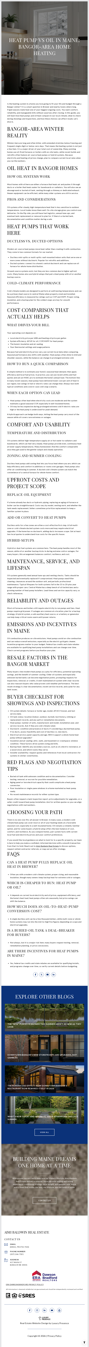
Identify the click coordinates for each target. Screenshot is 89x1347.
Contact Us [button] (44, 1200)
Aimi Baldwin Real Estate (47, 846)
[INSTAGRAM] (37, 1310)
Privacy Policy (54, 1336)
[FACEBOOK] (29, 1310)
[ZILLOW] (59, 1310)
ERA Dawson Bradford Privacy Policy (25, 1284)
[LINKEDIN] (44, 1310)
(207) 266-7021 (17, 1254)
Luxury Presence (60, 1323)
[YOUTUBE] (52, 1310)
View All (44, 1132)
